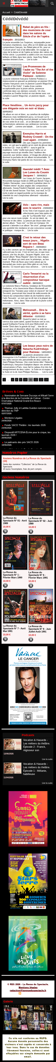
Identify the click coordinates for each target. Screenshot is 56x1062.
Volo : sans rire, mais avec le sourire (36, 206)
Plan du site (11, 994)
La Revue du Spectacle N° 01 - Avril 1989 (15, 521)
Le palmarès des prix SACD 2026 (22, 433)
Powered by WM (43, 994)
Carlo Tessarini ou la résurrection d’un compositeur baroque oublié (36, 278)
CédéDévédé (20, 12)
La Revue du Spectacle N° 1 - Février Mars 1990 (12, 575)
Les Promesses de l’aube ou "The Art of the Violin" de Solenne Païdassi (38, 71)
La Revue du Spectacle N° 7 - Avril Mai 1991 (14, 628)
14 (46, 379)
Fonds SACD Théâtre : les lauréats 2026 (25, 416)
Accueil (6, 12)
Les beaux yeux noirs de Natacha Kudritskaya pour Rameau (38, 349)
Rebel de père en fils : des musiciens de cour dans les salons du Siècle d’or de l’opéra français (27, 33)
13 (41, 379)
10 (25, 379)
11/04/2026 (8, 777)
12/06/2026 (9, 754)
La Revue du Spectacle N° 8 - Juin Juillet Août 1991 (39, 629)
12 (36, 379)
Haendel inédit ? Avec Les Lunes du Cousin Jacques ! (36, 172)
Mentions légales (28, 987)
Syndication (27, 994)
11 (30, 379)
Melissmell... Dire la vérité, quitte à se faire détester (37, 313)
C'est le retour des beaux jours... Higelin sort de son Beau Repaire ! (36, 242)
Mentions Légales (13, 409)
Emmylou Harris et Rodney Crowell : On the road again (38, 136)
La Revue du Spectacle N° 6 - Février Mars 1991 (38, 575)
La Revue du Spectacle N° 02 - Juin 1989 (40, 521)
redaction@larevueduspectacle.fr (28, 990)
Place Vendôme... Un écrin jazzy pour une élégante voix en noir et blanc (26, 107)
